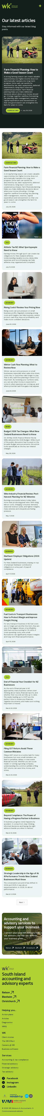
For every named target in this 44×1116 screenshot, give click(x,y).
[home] (10, 5)
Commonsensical (9, 1111)
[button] (39, 6)
